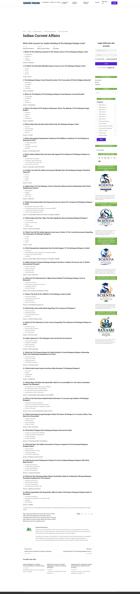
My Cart (97, 82)
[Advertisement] (70, 17)
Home (24, 31)
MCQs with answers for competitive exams (34, 521)
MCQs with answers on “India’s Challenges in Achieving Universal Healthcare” (56, 566)
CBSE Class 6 (102, 119)
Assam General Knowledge (106, 126)
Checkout (97, 84)
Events (58, 2)
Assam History (102, 123)
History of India (103, 130)
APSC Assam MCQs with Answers (34, 514)
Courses (97, 2)
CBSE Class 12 (102, 112)
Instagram (114, 158)
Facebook (99, 158)
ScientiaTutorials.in (28, 48)
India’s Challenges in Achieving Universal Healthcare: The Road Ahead (33, 565)
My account (98, 80)
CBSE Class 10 (102, 107)
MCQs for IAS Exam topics (33, 519)
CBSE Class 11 (102, 109)
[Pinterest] (89, 514)
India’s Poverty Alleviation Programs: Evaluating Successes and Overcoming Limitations (37, 551)
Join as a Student (74, 3)
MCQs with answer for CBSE (48, 519)
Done (101, 139)
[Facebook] (82, 514)
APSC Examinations (104, 121)
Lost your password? (111, 59)
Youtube (99, 161)
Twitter (102, 158)
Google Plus (105, 158)
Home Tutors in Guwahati (39, 517)
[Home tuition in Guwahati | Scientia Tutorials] (31, 3)
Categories (46, 2)
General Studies (103, 135)
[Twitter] (85, 514)
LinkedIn (108, 158)
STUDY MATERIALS (37, 31)
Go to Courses (100, 150)
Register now (111, 67)
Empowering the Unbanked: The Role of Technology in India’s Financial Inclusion (81, 566)
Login (114, 3)
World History (102, 133)
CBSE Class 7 (102, 116)
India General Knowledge (105, 128)
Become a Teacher (86, 3)
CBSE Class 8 (102, 114)
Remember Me (100, 59)
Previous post (28, 549)
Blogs (52, 2)
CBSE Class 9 (102, 105)
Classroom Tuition (65, 3)
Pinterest (111, 158)
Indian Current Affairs (63, 31)
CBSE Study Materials (32, 515)
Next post (89, 549)
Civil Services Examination (50, 31)
